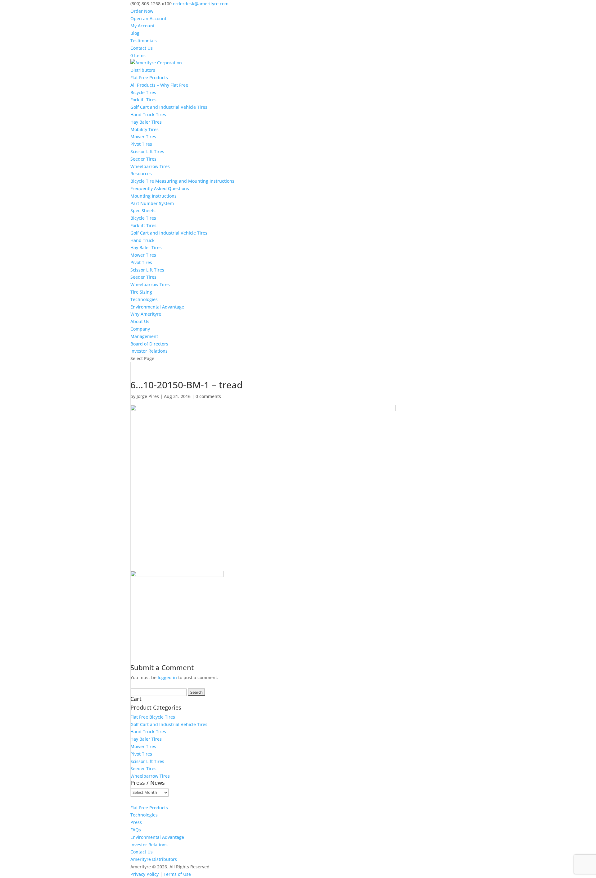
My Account (142, 26)
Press (136, 822)
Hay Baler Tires (146, 122)
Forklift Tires (143, 100)
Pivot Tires (141, 144)
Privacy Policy (144, 874)
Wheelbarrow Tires (150, 166)
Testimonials (143, 40)
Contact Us (141, 48)
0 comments (208, 396)
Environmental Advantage (157, 307)
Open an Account (148, 18)
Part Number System (152, 203)
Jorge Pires (148, 396)
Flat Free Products (149, 77)
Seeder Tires (143, 159)
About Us (139, 321)
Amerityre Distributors (153, 859)
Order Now (141, 11)
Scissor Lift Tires (147, 151)
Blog (134, 33)
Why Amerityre (145, 314)
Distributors (142, 70)
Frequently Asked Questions (159, 188)
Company (140, 329)
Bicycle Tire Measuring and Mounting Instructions (182, 181)
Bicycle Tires (143, 92)
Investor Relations (149, 351)
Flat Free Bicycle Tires (152, 717)
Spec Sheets (143, 210)
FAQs (135, 830)
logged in (167, 677)
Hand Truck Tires (148, 114)
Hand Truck (142, 240)
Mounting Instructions (153, 196)
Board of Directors (149, 344)
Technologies (144, 299)
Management (144, 336)
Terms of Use (177, 874)
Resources (141, 173)
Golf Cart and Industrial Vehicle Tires (168, 107)
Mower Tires (143, 136)
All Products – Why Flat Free (159, 85)
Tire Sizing (141, 292)
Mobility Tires (144, 129)
